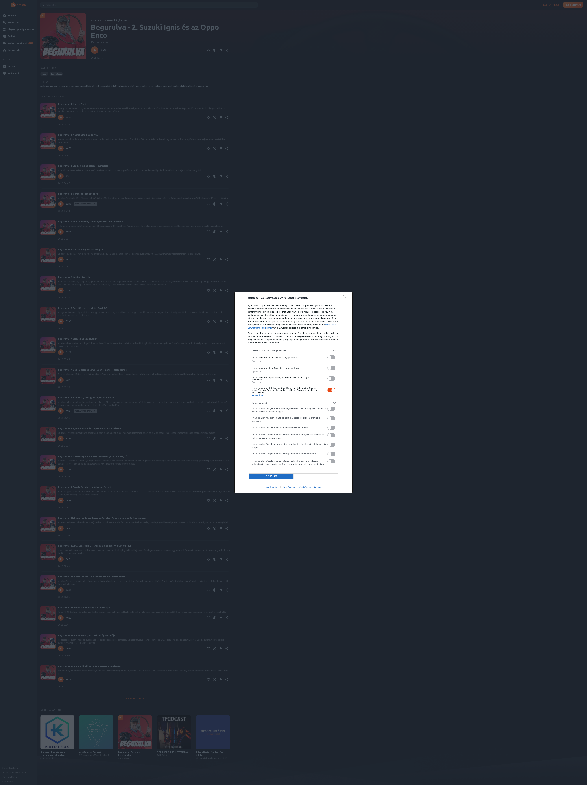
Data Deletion (271, 487)
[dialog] (293, 392)
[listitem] (293, 350)
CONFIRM (271, 476)
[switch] (331, 357)
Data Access (289, 487)
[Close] (346, 298)
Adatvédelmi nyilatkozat (310, 487)
